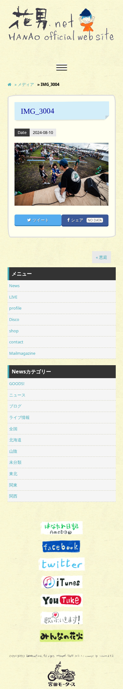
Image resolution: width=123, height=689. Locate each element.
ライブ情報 (19, 417)
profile (15, 308)
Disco (14, 319)
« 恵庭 (101, 257)
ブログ (15, 406)
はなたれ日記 (62, 528)
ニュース (17, 395)
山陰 (13, 451)
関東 (13, 485)
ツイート (40, 220)
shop (14, 331)
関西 (13, 496)
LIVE (13, 297)
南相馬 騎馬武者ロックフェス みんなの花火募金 (62, 636)
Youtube (62, 600)
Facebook (62, 546)
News (14, 285)
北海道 (15, 440)
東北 (13, 473)
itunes (62, 582)
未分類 (15, 462)
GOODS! (16, 383)
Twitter (62, 564)
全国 (13, 429)
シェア (86, 220)
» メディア (24, 84)
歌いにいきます (62, 618)
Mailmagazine (22, 353)
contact (16, 342)
